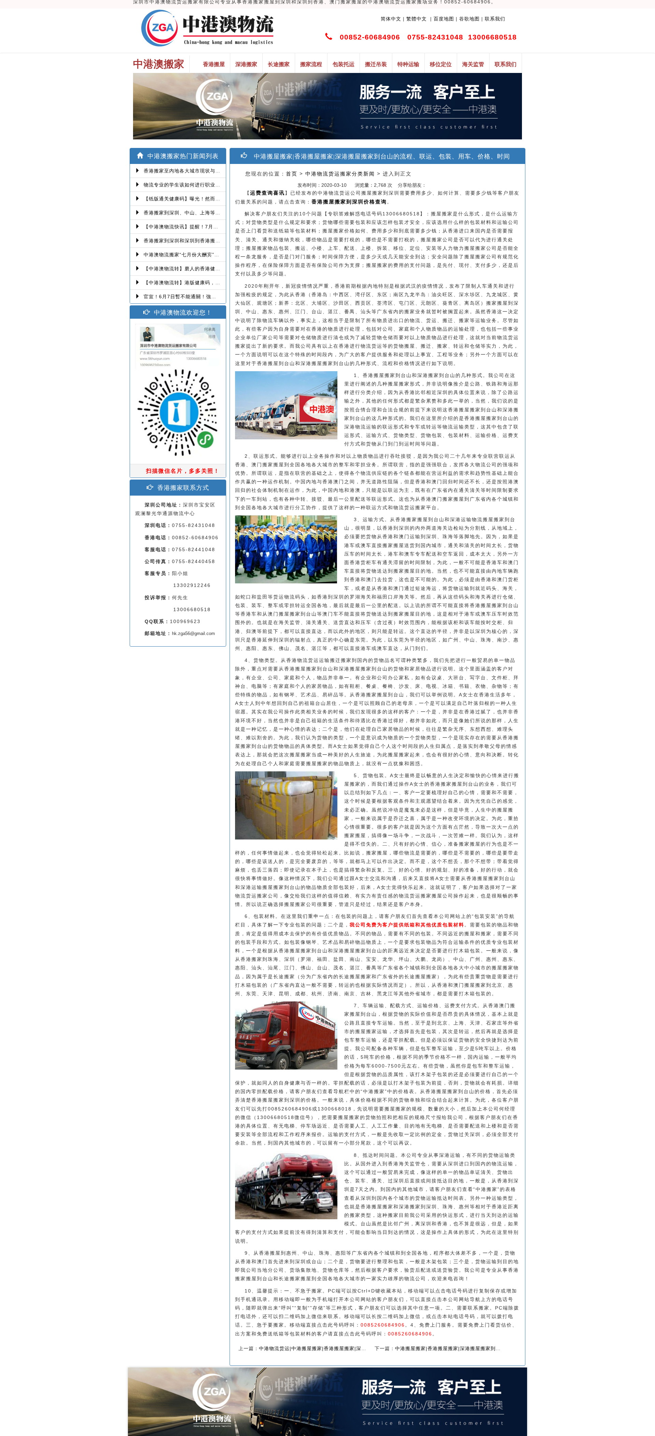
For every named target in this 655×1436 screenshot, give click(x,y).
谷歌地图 (469, 18)
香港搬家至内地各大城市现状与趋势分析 (188, 170)
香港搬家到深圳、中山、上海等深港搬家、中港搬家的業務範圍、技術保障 (226, 212)
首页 (291, 174)
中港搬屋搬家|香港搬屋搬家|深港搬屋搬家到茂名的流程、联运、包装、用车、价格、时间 (496, 1348)
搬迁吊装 (376, 64)
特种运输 (408, 64)
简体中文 (391, 18)
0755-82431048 (435, 37)
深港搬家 (246, 64)
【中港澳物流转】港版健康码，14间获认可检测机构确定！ (209, 282)
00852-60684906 (370, 37)
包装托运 (343, 64)
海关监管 (473, 64)
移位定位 (441, 64)
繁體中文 (416, 18)
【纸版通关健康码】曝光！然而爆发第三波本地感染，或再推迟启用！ (221, 198)
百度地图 (444, 18)
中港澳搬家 (158, 64)
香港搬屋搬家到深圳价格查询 (349, 202)
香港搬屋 (214, 64)
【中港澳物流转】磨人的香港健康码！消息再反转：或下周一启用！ (218, 268)
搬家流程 (311, 64)
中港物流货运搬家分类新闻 (340, 174)
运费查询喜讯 (267, 193)
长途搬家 (279, 64)
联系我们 (495, 18)
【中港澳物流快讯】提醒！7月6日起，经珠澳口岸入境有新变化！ (216, 226)
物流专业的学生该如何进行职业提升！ (185, 184)
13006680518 (492, 37)
